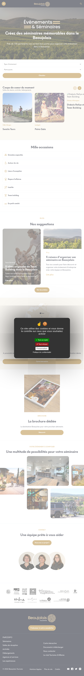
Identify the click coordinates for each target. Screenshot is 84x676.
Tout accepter (42, 340)
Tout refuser (42, 344)
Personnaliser (42, 348)
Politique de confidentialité (42, 352)
